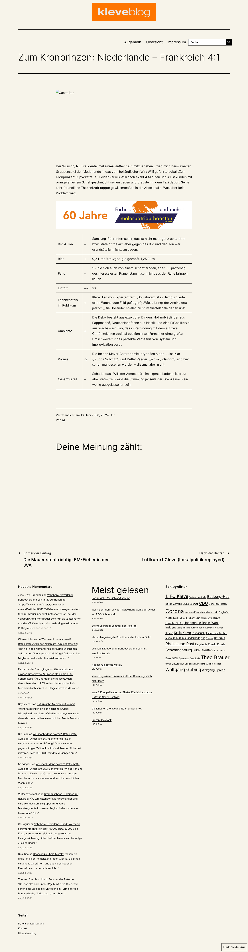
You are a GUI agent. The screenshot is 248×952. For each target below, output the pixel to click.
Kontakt (22, 928)
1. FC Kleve (176, 596)
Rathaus (219, 638)
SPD (175, 658)
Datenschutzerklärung (31, 923)
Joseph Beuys (183, 628)
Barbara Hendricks (197, 597)
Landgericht (199, 633)
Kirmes (169, 633)
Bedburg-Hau (218, 596)
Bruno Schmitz (190, 604)
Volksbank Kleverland (195, 664)
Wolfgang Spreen (213, 670)
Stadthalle (195, 658)
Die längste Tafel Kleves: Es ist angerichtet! (117, 708)
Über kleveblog (27, 933)
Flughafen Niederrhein (206, 612)
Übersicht (154, 42)
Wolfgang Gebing (183, 669)
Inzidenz (170, 627)
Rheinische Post (179, 643)
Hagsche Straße (174, 623)
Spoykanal (184, 658)
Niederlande (193, 637)
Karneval (209, 627)
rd (63, 420)
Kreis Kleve (182, 633)
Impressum (176, 42)
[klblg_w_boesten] (124, 215)
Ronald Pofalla (216, 644)
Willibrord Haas (213, 664)
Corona (174, 611)
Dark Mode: (231, 947)
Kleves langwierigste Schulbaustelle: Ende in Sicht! (121, 637)
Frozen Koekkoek (101, 720)
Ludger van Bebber (216, 633)
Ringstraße (201, 644)
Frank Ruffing (179, 618)
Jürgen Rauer (198, 627)
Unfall (168, 664)
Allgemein (132, 42)
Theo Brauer (215, 657)
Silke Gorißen (203, 650)
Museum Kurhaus (175, 637)
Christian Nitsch (218, 603)
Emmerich (189, 612)
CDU (203, 603)
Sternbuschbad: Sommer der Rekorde (51, 879)
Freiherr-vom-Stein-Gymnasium (203, 617)
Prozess (209, 638)
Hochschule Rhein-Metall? (48, 853)
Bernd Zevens (173, 603)
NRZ (203, 638)
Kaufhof (219, 627)
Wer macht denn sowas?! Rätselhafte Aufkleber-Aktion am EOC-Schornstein (46, 674)
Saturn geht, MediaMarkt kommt (56, 704)
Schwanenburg (178, 650)
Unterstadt (178, 663)
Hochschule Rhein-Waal (201, 623)
